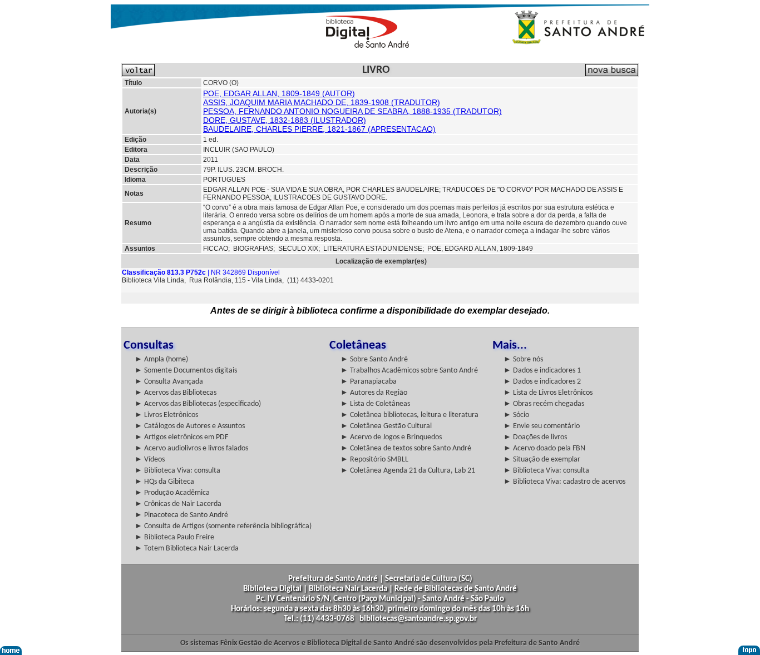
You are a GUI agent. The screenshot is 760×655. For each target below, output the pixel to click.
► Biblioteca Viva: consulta (177, 471)
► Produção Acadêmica (172, 493)
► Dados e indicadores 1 (542, 370)
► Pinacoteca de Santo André (181, 515)
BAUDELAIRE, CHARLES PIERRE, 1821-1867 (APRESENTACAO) (319, 129)
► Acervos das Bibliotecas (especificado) (198, 404)
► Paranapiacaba (368, 382)
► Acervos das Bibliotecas (175, 393)
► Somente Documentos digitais (186, 370)
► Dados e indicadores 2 (542, 382)
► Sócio (516, 415)
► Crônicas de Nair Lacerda (178, 504)
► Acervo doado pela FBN (544, 448)
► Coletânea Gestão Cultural (386, 426)
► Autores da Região (373, 393)
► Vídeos (150, 459)
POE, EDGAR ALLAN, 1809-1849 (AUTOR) (279, 93)
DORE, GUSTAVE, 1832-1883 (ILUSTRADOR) (284, 120)
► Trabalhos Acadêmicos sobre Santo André (409, 370)
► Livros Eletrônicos (166, 415)
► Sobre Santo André (374, 359)
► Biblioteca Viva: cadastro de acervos (564, 482)
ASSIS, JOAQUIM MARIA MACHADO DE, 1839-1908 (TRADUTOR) (321, 102)
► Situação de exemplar (542, 459)
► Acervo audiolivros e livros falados (191, 448)
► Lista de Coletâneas (375, 404)
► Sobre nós (523, 359)
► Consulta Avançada (169, 382)
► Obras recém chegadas (544, 404)
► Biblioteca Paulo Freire (174, 537)
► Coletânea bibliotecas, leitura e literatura (409, 415)
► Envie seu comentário (542, 426)
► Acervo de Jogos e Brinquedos (391, 437)
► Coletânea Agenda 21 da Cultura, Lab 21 (407, 471)
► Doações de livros (535, 437)
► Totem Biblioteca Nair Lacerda (187, 548)
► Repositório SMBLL (374, 459)
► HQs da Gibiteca (164, 482)
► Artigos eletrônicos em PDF (181, 437)
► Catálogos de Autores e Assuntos (190, 426)
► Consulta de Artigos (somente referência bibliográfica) (223, 526)
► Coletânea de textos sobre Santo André (405, 448)
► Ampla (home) (161, 359)
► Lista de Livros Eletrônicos (548, 393)
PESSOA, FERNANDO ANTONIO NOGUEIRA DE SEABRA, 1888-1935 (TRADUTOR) (352, 111)
